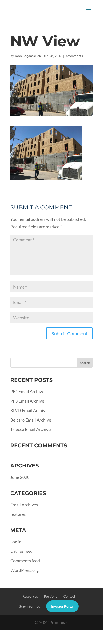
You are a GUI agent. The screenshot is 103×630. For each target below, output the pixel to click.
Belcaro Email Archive (30, 420)
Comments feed (25, 560)
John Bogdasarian (28, 56)
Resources (30, 596)
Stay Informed (29, 606)
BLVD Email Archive (28, 410)
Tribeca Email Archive (30, 429)
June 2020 (19, 477)
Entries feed (21, 551)
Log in (15, 541)
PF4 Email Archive (27, 391)
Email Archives (24, 504)
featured (18, 514)
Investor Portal (62, 606)
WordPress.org (24, 570)
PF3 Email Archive (27, 401)
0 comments (74, 56)
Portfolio (50, 596)
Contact (69, 596)
